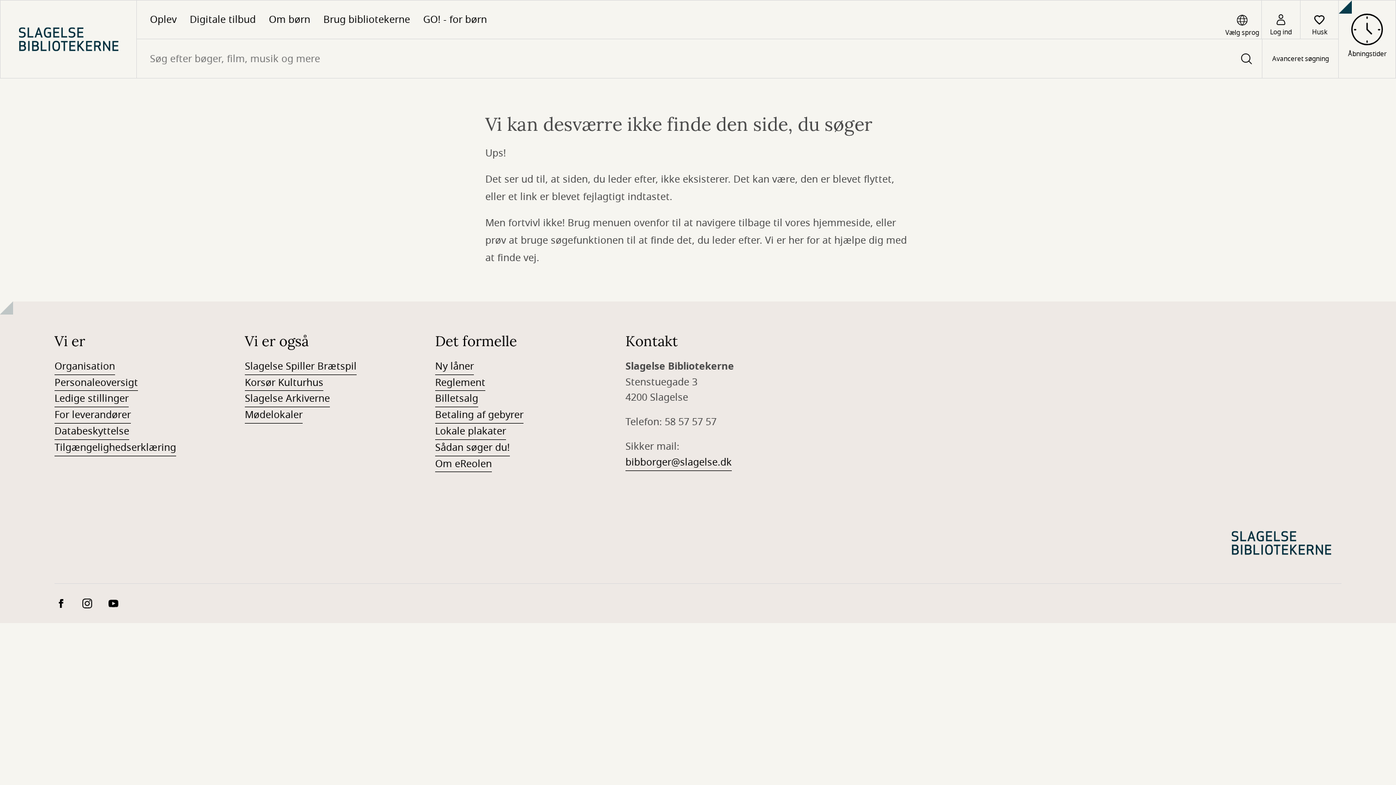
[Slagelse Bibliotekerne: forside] (68, 39)
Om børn (289, 20)
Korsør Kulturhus (284, 383)
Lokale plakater (470, 431)
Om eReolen (463, 464)
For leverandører (93, 415)
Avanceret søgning (1300, 59)
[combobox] (699, 58)
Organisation (85, 366)
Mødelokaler (274, 415)
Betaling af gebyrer (479, 415)
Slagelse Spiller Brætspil (301, 366)
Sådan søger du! (472, 447)
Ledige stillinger (92, 398)
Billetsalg (456, 398)
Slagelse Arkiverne (287, 398)
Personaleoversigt (96, 383)
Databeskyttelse (92, 431)
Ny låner (454, 366)
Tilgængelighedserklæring (115, 447)
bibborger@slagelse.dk (678, 462)
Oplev (163, 20)
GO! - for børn (455, 20)
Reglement (460, 383)
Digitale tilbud (223, 20)
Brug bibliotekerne (366, 20)
